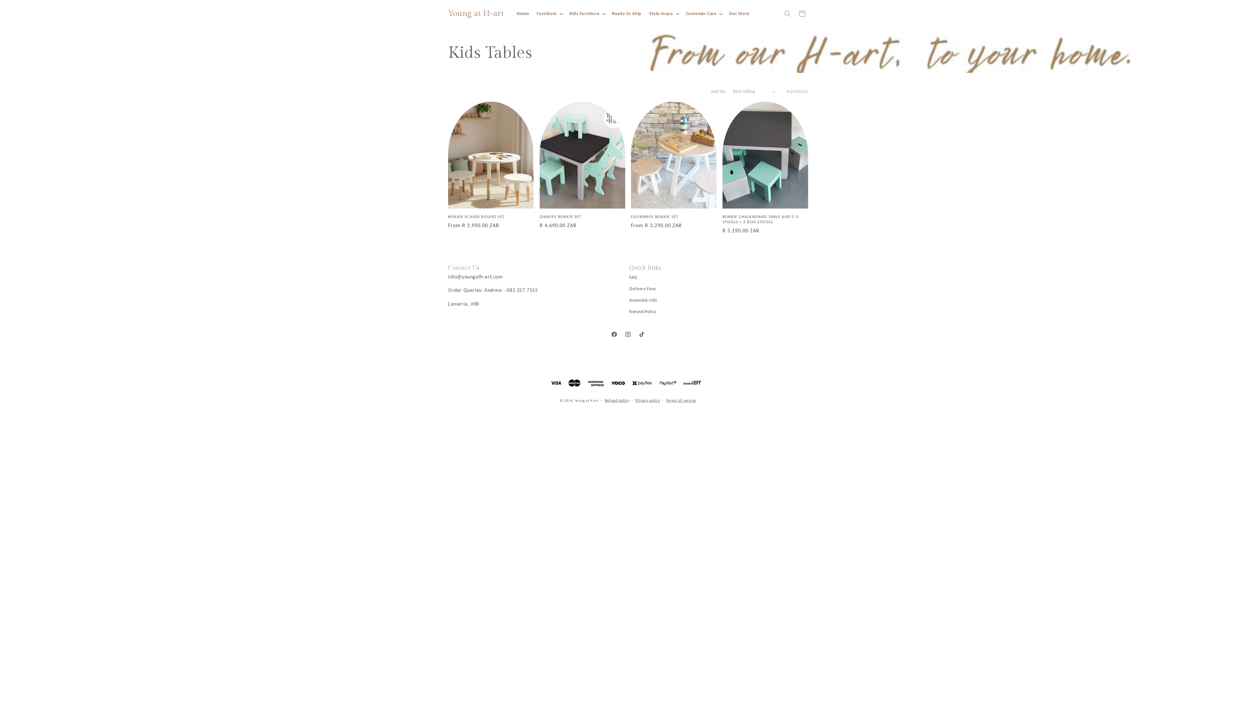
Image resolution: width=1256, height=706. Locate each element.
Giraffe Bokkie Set (561, 216)
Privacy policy (648, 400)
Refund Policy (642, 311)
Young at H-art (587, 400)
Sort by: (718, 91)
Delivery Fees (642, 289)
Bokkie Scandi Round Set (476, 216)
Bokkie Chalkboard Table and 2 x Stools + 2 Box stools (761, 219)
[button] (549, 14)
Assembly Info (643, 300)
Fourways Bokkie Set (654, 216)
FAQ (633, 277)
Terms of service (681, 400)
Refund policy (617, 400)
